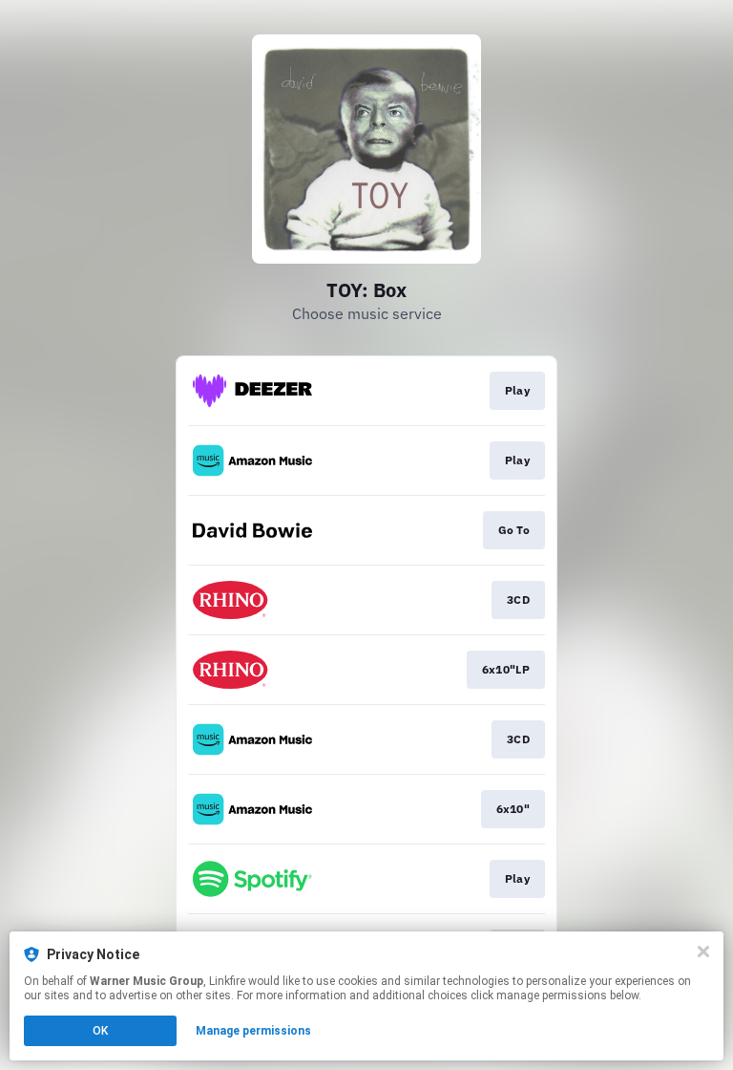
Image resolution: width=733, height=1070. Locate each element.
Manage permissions (253, 1031)
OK (100, 1031)
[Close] (703, 951)
